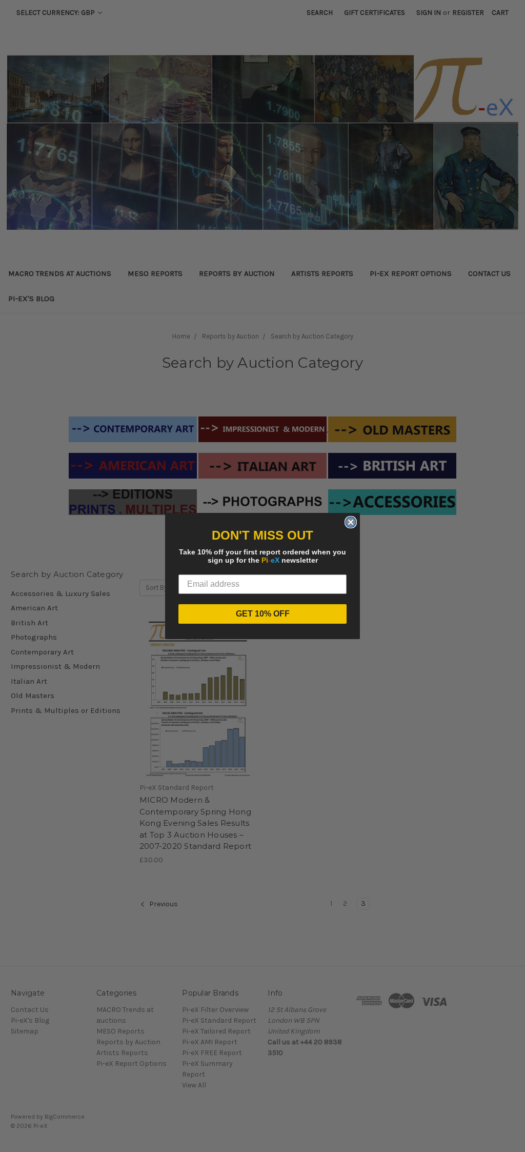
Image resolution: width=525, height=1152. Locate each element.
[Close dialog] (351, 522)
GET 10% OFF (263, 613)
